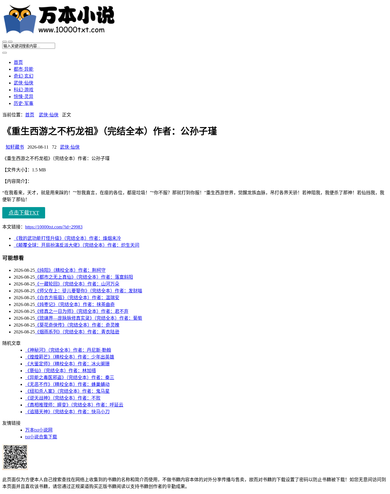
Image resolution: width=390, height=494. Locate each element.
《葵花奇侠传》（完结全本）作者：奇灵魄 (77, 325)
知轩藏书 (15, 147)
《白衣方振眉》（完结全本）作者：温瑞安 (77, 297)
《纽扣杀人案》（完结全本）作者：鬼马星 (67, 391)
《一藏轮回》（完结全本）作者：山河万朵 (77, 284)
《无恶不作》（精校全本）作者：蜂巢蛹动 (67, 384)
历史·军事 (23, 103)
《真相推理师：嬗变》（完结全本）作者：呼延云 (74, 404)
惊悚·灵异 (23, 96)
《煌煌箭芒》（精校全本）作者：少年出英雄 (69, 357)
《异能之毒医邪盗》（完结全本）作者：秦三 (69, 377)
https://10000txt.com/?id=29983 (54, 226)
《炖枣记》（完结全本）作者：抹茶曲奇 (75, 304)
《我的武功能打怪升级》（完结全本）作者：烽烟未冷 (67, 238)
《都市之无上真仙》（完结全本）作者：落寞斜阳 (84, 277)
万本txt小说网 (39, 430)
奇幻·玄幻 (23, 76)
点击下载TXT (24, 213)
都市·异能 (23, 69)
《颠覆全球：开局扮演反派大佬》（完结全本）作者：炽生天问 (76, 245)
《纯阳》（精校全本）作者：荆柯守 (70, 270)
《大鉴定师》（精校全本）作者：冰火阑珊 (67, 363)
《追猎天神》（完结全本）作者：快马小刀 (67, 411)
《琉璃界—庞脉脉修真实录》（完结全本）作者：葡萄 (88, 318)
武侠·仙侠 (23, 82)
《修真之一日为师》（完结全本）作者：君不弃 (81, 311)
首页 (18, 62)
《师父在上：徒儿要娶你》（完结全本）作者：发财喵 (88, 290)
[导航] (4, 41)
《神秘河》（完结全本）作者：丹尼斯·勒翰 (68, 350)
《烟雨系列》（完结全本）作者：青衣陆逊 (77, 331)
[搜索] (10, 41)
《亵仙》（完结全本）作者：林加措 (60, 370)
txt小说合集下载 (41, 436)
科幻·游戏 (23, 89)
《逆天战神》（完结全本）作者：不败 (62, 398)
